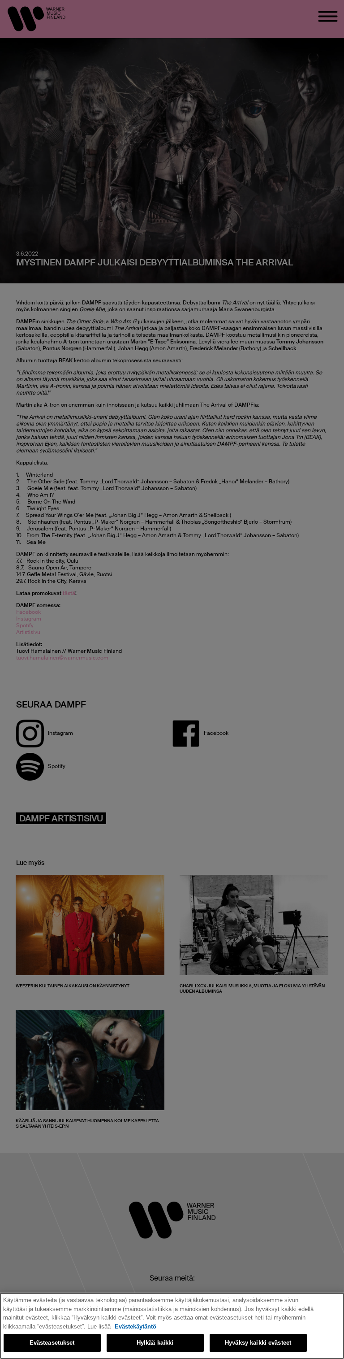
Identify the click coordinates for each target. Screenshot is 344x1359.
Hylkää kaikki (155, 1342)
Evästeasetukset (52, 1342)
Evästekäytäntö (135, 1326)
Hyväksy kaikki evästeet (258, 1342)
